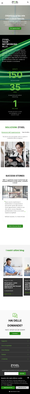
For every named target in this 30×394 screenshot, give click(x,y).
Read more (9, 384)
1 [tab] (13, 33)
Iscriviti (22, 373)
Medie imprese (12, 147)
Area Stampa (5, 350)
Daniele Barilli (9, 290)
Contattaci (15, 333)
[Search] (28, 2)
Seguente (28, 20)
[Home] (15, 2)
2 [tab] (14, 33)
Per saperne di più (15, 28)
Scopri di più (7, 294)
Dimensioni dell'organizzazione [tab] (11, 132)
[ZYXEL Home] (15, 365)
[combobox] (28, 377)
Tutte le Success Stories (15, 226)
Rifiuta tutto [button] (22, 387)
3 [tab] (15, 33)
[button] (15, 391)
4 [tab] (17, 33)
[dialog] (15, 385)
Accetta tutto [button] (8, 387)
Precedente (1, 20)
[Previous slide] (4, 275)
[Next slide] (26, 275)
